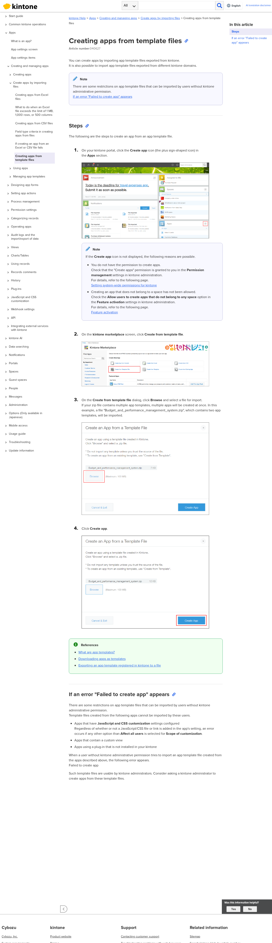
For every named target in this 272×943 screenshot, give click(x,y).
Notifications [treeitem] (17, 355)
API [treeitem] (13, 318)
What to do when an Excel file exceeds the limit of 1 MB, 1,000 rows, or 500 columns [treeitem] (34, 111)
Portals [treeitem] (13, 363)
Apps (92, 18)
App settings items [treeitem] (23, 57)
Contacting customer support (140, 936)
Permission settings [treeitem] (24, 210)
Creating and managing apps (118, 18)
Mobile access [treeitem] (18, 425)
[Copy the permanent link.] (186, 40)
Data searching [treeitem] (19, 346)
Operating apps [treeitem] (21, 226)
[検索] (219, 5)
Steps (235, 31)
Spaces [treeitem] (13, 371)
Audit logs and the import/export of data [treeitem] (24, 237)
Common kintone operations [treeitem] (27, 24)
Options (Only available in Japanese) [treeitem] (25, 415)
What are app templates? (96, 652)
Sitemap (195, 936)
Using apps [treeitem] (20, 168)
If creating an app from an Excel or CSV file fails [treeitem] (32, 146)
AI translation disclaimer (258, 5)
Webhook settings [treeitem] (23, 309)
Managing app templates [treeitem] (29, 176)
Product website (60, 936)
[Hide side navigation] (63, 909)
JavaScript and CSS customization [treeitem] (23, 299)
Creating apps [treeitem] (22, 74)
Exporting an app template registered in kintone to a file (119, 665)
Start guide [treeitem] (16, 16)
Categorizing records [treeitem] (25, 218)
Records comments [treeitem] (24, 272)
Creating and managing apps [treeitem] (30, 66)
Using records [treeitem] (20, 264)
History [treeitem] (15, 280)
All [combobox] (126, 5)
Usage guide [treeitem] (17, 434)
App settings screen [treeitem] (24, 49)
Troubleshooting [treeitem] (19, 442)
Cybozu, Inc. (10, 936)
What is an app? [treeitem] (21, 41)
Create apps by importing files (160, 18)
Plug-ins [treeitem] (16, 289)
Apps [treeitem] (12, 32)
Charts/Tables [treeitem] (20, 255)
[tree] (32, 440)
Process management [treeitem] (25, 201)
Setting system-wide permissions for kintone (124, 285)
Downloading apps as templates (102, 658)
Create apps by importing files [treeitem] (29, 85)
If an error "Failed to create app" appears (102, 96)
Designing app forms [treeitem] (24, 185)
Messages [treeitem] (15, 396)
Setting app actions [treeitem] (23, 193)
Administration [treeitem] (18, 405)
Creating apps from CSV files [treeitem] (34, 123)
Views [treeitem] (15, 247)
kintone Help (77, 18)
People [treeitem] (13, 388)
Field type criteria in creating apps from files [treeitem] (34, 133)
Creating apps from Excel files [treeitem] (31, 97)
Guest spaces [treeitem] (18, 380)
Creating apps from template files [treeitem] (28, 158)
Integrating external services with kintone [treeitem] (29, 328)
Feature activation (104, 312)
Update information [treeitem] (21, 450)
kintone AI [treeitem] (15, 338)
